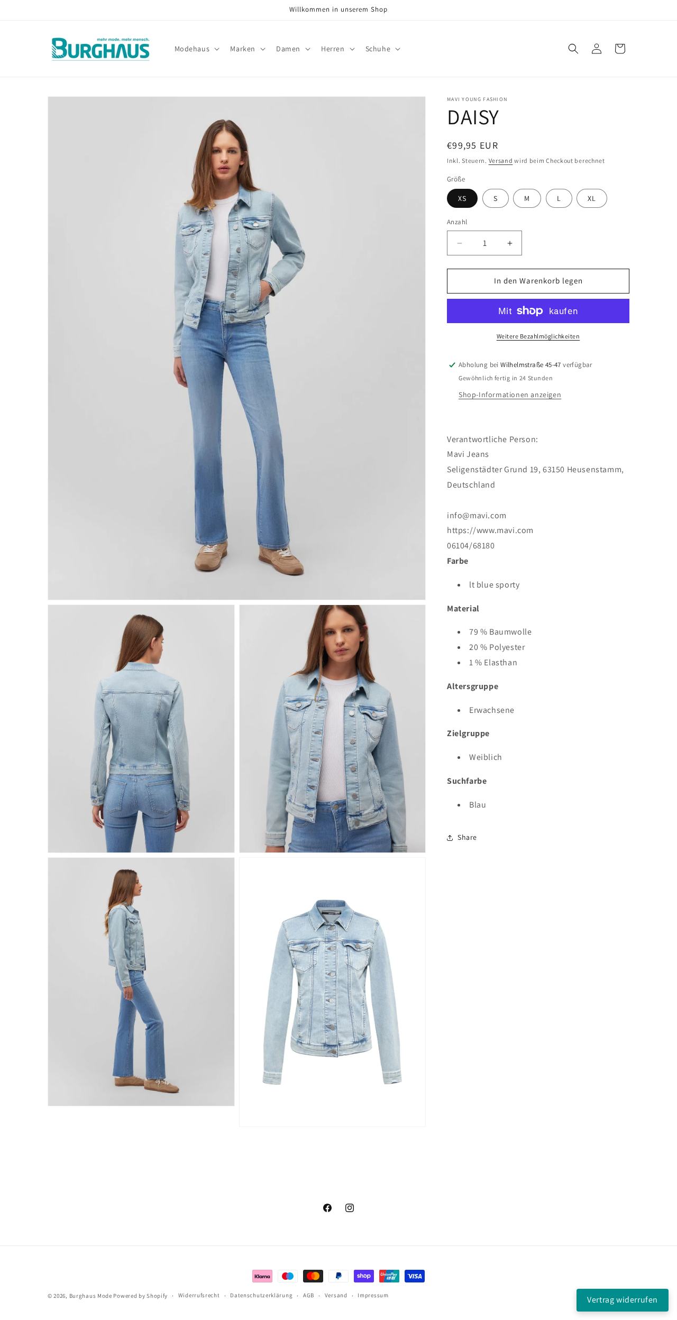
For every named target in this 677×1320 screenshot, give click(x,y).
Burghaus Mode (90, 1295)
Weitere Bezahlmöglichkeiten (538, 336)
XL (592, 199)
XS (462, 199)
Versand (501, 160)
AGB (308, 1295)
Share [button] (467, 837)
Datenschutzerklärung (261, 1295)
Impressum (373, 1295)
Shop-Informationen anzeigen (510, 394)
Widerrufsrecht (199, 1295)
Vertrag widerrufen (622, 1299)
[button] (196, 49)
